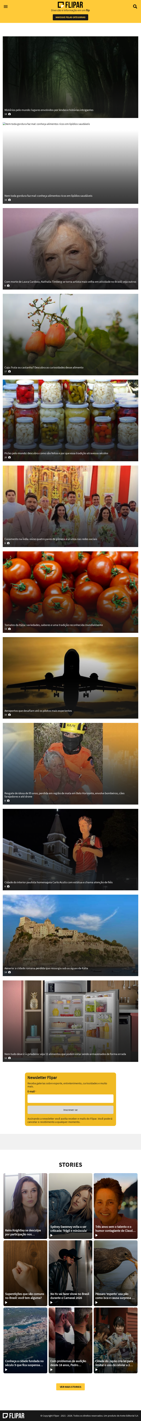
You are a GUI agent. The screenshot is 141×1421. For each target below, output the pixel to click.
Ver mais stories (70, 1386)
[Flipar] (13, 1415)
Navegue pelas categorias (70, 17)
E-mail (32, 1091)
